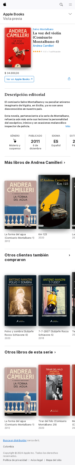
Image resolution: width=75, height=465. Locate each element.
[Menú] (70, 4)
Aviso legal (37, 460)
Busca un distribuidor (15, 440)
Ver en (18, 79)
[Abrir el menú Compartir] (69, 79)
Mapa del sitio (54, 460)
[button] (61, 4)
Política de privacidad (15, 460)
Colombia (8, 446)
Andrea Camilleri (43, 45)
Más (68, 126)
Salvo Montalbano (43, 29)
